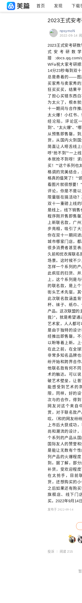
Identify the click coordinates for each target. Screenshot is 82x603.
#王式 (7, 51)
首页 (40, 6)
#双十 (7, 43)
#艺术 (30, 35)
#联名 (7, 27)
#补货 (30, 58)
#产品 (30, 43)
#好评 (7, 58)
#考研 (7, 35)
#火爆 (30, 27)
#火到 (30, 51)
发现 (58, 6)
